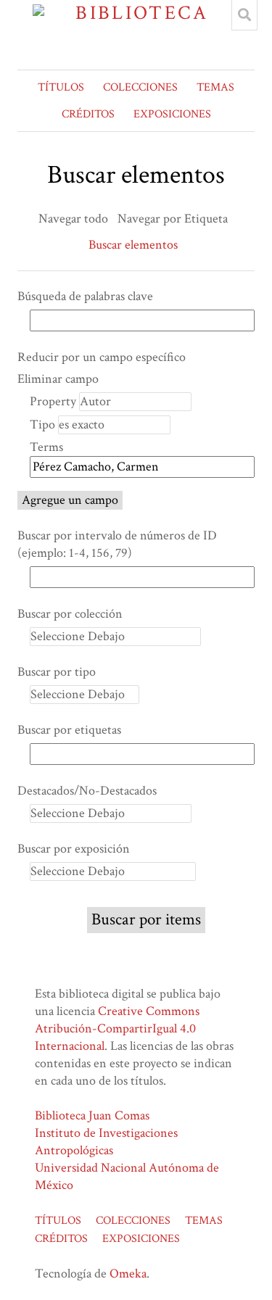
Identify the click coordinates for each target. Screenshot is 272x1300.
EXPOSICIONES (172, 114)
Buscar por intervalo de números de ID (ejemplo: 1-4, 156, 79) (117, 544)
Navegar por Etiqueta (173, 218)
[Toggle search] (244, 15)
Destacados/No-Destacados (87, 790)
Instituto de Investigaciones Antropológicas (106, 1142)
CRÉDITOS (88, 114)
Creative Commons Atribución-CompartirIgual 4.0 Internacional (117, 1028)
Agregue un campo (70, 500)
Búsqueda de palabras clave (85, 296)
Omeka (128, 1273)
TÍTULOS (61, 87)
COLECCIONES (140, 87)
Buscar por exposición (73, 848)
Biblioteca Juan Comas (92, 1115)
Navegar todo (73, 218)
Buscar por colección (70, 613)
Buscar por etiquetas (69, 729)
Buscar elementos (133, 244)
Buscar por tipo (56, 671)
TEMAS (215, 87)
